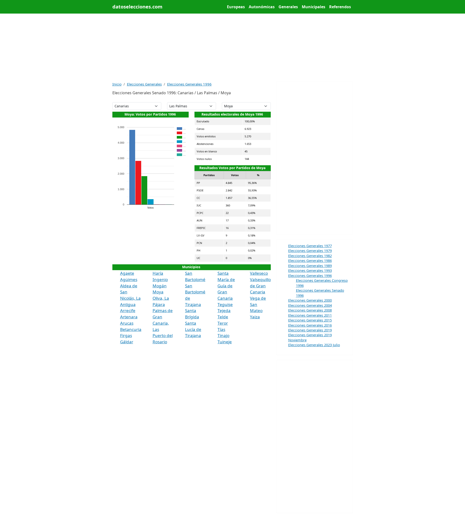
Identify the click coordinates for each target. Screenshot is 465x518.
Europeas (236, 6)
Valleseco (259, 273)
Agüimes (128, 279)
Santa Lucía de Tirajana (193, 329)
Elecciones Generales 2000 (310, 300)
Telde (222, 317)
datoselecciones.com (137, 6)
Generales (288, 6)
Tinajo (223, 335)
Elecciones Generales (144, 84)
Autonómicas (262, 6)
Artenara (129, 317)
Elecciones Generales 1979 (310, 250)
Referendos (340, 6)
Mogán (160, 286)
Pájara (159, 304)
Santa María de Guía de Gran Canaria (226, 285)
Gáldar (126, 342)
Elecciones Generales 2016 (310, 325)
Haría (158, 273)
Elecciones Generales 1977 (310, 245)
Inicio (117, 84)
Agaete (127, 273)
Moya (158, 292)
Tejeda (224, 310)
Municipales (313, 6)
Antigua (128, 304)
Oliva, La (161, 298)
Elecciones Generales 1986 (310, 260)
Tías (221, 329)
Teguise (225, 304)
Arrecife (127, 310)
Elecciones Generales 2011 (310, 315)
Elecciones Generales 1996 (189, 84)
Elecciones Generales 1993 (310, 270)
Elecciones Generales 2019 (310, 330)
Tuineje (224, 342)
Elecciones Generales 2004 (310, 305)
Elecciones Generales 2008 (310, 310)
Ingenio (160, 279)
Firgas (126, 335)
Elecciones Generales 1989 (310, 265)
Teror (222, 323)
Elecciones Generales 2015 (310, 320)
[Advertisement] (232, 47)
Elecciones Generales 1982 (310, 255)
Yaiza (255, 317)
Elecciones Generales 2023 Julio (314, 344)
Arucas (126, 323)
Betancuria (130, 329)
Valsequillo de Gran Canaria (260, 286)
